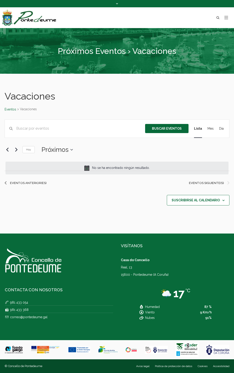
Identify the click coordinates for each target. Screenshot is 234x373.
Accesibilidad (221, 366)
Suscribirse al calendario (196, 200)
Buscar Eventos (167, 128)
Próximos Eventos (92, 51)
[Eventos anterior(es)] (7, 149)
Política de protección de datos (173, 366)
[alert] (117, 168)
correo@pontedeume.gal (29, 317)
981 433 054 (19, 302)
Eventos (10, 109)
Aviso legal (142, 366)
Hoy (28, 149)
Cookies (202, 366)
